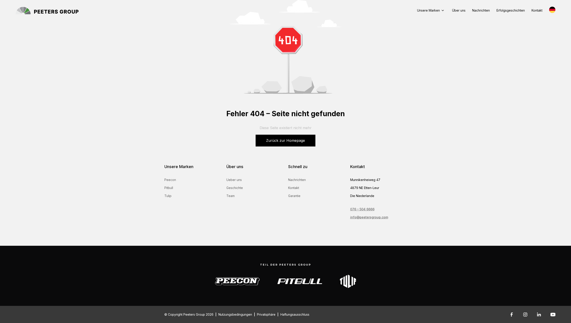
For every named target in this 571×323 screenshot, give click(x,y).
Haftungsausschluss (294, 314)
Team (230, 196)
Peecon (170, 180)
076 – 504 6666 (362, 209)
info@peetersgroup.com (369, 217)
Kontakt (537, 10)
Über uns (458, 10)
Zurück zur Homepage (285, 140)
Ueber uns (234, 180)
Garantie (294, 196)
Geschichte (234, 188)
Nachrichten (481, 10)
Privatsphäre (266, 314)
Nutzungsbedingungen (235, 314)
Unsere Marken (428, 10)
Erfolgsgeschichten (511, 10)
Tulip (168, 196)
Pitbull (168, 188)
